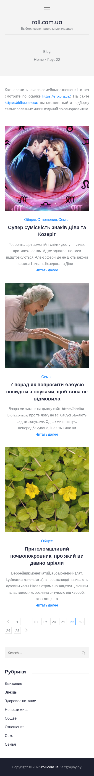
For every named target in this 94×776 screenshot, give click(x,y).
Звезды (11, 692)
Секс (9, 735)
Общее (30, 219)
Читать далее (47, 270)
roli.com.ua (46, 22)
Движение (13, 683)
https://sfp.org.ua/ (56, 96)
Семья (64, 219)
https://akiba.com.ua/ (21, 102)
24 (8, 630)
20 (54, 622)
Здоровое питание (20, 701)
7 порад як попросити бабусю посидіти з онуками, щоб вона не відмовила (47, 391)
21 (63, 622)
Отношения (47, 219)
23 (81, 622)
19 (45, 622)
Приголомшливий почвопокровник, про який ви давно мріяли (47, 556)
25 (17, 630)
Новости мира (17, 709)
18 (36, 622)
